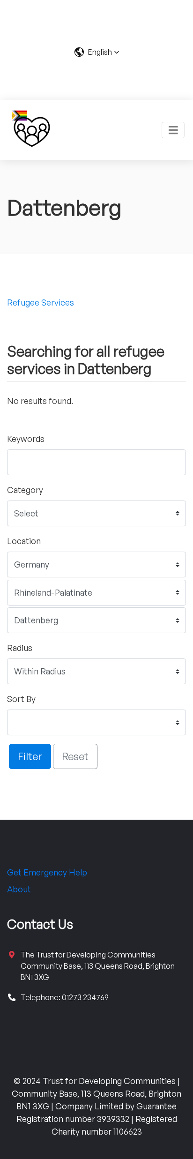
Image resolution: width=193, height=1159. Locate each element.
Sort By (21, 699)
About (19, 889)
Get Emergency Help (47, 872)
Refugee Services (40, 302)
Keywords (26, 439)
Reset (75, 756)
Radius (19, 648)
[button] (96, 52)
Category (25, 490)
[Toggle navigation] (173, 130)
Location (24, 541)
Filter (30, 756)
